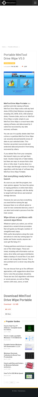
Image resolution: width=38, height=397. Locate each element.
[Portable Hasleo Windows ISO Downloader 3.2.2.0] (29, 347)
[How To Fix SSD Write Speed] (29, 375)
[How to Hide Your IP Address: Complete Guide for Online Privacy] (29, 328)
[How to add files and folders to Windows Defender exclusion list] (29, 365)
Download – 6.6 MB (11, 304)
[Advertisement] (19, 25)
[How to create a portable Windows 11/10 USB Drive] (29, 338)
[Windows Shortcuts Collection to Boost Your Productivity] (29, 355)
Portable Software (9, 63)
